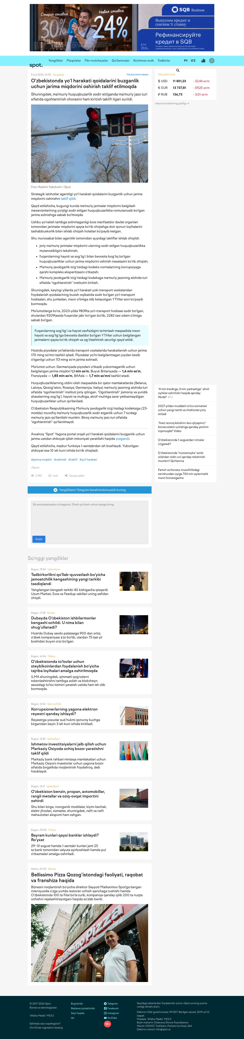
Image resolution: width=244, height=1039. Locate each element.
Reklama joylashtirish (83, 1008)
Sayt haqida (77, 1013)
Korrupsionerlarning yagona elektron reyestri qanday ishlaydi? (64, 711)
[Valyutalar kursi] (203, 61)
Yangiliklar (55, 60)
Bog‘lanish (77, 1003)
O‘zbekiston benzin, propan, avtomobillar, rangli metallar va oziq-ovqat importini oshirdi (68, 796)
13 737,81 (179, 88)
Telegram (112, 1003)
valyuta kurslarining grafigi (171, 103)
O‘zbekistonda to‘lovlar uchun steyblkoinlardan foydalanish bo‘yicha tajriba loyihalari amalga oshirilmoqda (65, 666)
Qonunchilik (54, 704)
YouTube (112, 1018)
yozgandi (122, 439)
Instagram (113, 1013)
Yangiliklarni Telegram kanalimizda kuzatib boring (92, 490)
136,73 (177, 94)
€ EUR (163, 88)
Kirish (38, 539)
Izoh (55, 475)
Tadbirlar (163, 60)
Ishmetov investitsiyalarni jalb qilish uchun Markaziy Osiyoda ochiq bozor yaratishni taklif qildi (68, 749)
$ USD (162, 81)
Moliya (51, 656)
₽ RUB (162, 94)
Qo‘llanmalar (121, 60)
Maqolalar (74, 60)
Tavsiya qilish (76, 475)
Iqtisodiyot (53, 569)
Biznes (51, 612)
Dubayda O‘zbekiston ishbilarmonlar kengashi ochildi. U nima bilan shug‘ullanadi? (63, 623)
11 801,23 (179, 81)
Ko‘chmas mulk (143, 60)
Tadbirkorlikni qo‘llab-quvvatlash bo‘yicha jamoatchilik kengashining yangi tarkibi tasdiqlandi (68, 579)
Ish (72, 1018)
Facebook (113, 1008)
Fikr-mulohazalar (96, 60)
